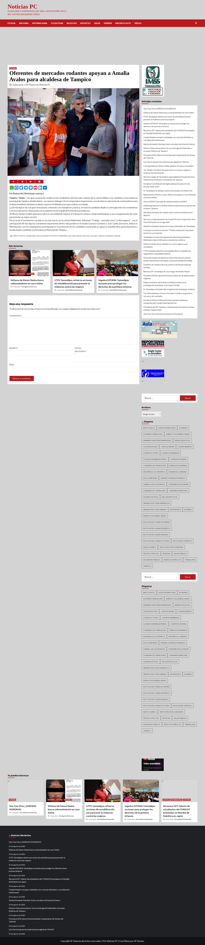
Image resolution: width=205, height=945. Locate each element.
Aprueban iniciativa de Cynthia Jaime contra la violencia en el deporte (167, 213)
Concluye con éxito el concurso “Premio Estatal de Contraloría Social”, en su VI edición (168, 231)
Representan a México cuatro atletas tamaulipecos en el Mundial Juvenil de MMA (169, 196)
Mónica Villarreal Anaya (154, 516)
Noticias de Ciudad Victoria (156, 541)
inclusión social (169, 497)
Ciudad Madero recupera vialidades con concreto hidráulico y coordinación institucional (168, 138)
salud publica (180, 553)
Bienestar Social (182, 440)
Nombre (13, 348)
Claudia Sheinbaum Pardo (155, 459)
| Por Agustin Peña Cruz (29, 287)
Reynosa (166, 553)
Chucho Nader (167, 447)
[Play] (13, 182)
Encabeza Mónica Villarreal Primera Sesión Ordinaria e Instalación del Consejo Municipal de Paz (165, 301)
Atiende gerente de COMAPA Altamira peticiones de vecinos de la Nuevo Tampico (169, 206)
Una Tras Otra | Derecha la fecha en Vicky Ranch (163, 314)
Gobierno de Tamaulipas (154, 491)
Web (11, 364)
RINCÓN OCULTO (123, 23)
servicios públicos (172, 560)
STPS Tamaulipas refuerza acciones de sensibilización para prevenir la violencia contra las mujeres (73, 283)
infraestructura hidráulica (156, 503)
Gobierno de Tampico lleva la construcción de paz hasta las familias (167, 266)
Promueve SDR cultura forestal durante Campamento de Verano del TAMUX (169, 156)
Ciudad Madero (185, 447)
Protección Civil (151, 553)
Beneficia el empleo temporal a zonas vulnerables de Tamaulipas (169, 226)
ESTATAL (12, 23)
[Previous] (22, 182)
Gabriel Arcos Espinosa (154, 484)
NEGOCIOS (72, 23)
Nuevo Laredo (149, 547)
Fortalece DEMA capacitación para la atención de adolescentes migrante (169, 276)
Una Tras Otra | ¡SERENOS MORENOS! (159, 108)
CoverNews (124, 941)
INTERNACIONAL (39, 23)
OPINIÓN (108, 23)
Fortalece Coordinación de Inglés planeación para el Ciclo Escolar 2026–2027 (166, 185)
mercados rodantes (97, 236)
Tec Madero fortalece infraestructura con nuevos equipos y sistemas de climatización (167, 171)
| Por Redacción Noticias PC (37, 84)
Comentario (15, 315)
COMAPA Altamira (178, 459)
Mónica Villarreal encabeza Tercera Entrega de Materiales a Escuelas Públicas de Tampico (167, 149)
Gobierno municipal (178, 491)
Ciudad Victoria (150, 453)
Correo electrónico (80, 351)
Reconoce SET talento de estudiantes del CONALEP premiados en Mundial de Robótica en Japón (169, 131)
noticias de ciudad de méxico (156, 528)
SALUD (97, 23)
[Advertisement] (102, 44)
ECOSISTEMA (57, 23)
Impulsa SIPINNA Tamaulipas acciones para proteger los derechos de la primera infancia (114, 283)
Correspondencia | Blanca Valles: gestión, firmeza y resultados (168, 166)
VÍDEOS (137, 23)
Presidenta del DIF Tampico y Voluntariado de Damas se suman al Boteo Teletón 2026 (168, 308)
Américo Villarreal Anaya (178, 434)
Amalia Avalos (31, 236)
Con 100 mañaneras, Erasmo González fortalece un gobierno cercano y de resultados (167, 294)
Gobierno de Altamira (178, 484)
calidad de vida (150, 447)
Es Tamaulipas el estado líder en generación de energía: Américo (169, 289)
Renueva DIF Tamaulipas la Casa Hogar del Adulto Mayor (166, 271)
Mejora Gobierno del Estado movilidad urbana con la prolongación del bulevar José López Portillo (164, 283)
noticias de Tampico (182, 541)
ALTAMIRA (14, 274)
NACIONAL (24, 23)
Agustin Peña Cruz (167, 428)
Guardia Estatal (150, 497)
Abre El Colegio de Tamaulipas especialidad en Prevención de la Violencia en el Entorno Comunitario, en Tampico (169, 178)
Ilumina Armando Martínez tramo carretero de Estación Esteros (169, 144)
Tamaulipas (190, 560)
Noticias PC (22, 6)
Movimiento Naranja (112, 236)
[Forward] (30, 182)
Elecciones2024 (43, 236)
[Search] (195, 23)
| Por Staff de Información (73, 290)
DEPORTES (85, 23)
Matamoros (175, 509)
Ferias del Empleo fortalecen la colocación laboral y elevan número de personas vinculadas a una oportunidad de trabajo (167, 259)
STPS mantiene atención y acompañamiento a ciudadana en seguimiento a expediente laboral (167, 252)
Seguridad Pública (151, 560)
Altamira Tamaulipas (153, 434)
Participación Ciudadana (171, 547)
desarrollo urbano (178, 472)
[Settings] (39, 182)
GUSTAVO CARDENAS (58, 236)
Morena (188, 509)
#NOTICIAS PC (20, 236)
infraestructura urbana (154, 509)
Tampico (147, 566)
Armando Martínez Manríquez (157, 440)
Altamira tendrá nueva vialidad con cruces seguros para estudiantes (165, 245)
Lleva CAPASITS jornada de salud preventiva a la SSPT (165, 201)
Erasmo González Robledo (173, 478)
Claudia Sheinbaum (170, 453)
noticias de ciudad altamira (156, 522)
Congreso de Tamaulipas (154, 465)
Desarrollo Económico (154, 472)
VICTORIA (65, 274)
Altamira (183, 428)
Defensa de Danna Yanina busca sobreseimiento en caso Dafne (168, 112)
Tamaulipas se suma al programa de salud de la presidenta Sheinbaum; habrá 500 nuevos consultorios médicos (166, 238)
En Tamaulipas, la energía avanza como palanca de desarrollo (167, 190)
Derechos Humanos (178, 465)
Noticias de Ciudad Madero (155, 535)
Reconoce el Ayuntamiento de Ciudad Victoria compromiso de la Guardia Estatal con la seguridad (169, 220)
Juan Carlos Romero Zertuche (79, 236)
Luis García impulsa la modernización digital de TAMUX (166, 162)
